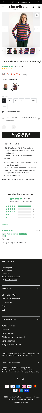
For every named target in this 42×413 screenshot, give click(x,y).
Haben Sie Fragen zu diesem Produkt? (20, 179)
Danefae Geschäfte (11, 298)
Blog (4, 306)
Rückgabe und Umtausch (13, 337)
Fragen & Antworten (11, 344)
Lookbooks (7, 302)
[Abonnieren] (39, 362)
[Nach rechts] (38, 2)
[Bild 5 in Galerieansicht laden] (32, 51)
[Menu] (3, 7)
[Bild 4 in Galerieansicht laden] (26, 51)
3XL (4, 107)
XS (4, 101)
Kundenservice (8, 326)
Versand (5, 329)
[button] (33, 7)
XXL (33, 101)
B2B (3, 310)
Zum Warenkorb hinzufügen (21, 135)
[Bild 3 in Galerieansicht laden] (21, 51)
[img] (7, 230)
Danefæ (11, 397)
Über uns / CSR (9, 295)
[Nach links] (4, 2)
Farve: (4, 80)
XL (27, 101)
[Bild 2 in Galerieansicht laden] (15, 51)
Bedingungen (8, 333)
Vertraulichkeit (9, 341)
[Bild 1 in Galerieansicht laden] (9, 51)
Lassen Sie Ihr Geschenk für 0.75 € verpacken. (20, 119)
